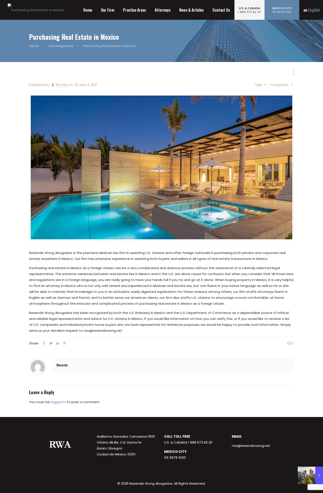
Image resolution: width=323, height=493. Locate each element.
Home (34, 46)
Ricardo (62, 84)
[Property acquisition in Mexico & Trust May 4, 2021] (310, 475)
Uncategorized (61, 46)
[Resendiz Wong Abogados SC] (36, 10)
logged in (58, 402)
